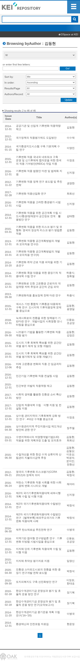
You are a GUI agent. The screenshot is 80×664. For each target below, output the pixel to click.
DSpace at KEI (69, 34)
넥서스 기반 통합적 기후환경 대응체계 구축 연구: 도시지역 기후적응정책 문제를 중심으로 (38, 307)
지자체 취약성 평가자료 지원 (32, 560)
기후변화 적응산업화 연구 (31, 193)
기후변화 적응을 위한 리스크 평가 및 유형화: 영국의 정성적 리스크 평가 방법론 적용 (39, 230)
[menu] (73, 7)
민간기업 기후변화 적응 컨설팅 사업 (37, 375)
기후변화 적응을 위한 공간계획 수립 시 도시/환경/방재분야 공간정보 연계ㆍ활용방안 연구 (38, 216)
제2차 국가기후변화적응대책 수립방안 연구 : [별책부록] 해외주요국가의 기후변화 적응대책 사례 (38, 518)
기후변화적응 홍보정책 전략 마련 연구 (38, 295)
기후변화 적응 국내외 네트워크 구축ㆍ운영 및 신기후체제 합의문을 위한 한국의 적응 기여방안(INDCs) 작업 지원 (38, 160)
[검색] (74, 19)
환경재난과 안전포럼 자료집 (32, 624)
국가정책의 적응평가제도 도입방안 (36, 137)
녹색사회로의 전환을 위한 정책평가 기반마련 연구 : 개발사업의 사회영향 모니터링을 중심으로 (39, 321)
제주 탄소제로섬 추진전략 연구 (34, 529)
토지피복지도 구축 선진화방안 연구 (36, 581)
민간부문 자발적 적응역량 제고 (34, 385)
